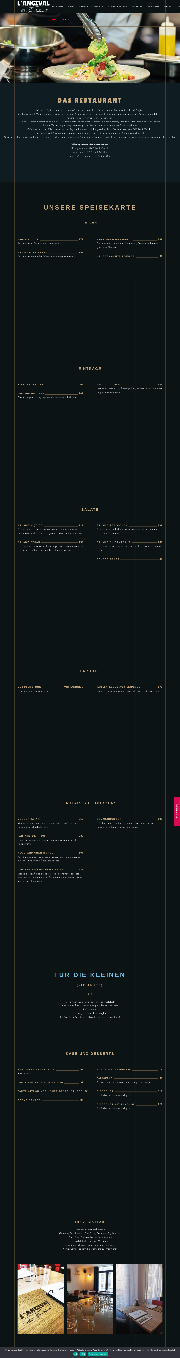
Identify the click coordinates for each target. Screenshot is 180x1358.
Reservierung (177, 811)
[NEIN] (176, 1352)
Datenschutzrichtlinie (98, 1354)
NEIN (83, 1354)
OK (75, 1354)
